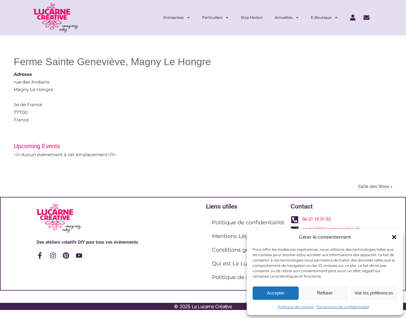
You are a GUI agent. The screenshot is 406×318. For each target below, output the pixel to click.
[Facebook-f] (40, 255)
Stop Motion (252, 17)
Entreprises (173, 17)
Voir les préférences (374, 292)
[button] (394, 237)
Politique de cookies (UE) (245, 277)
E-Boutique (321, 17)
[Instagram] (53, 255)
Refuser (325, 292)
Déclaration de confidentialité (343, 307)
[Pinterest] (66, 255)
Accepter (275, 292)
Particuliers (212, 17)
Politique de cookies (296, 307)
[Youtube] (79, 255)
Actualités (283, 17)
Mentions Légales (235, 236)
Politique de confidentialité (248, 222)
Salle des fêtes (375, 186)
